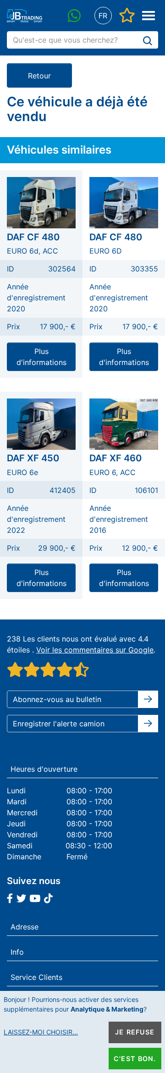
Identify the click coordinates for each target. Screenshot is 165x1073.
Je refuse (134, 1032)
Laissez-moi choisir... (41, 1032)
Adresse (24, 926)
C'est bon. (135, 1058)
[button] (103, 16)
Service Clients (36, 977)
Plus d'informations (41, 357)
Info (17, 952)
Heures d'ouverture (44, 769)
